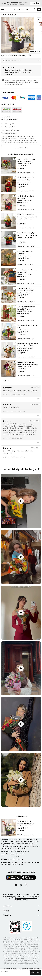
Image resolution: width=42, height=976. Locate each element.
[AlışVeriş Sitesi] (39, 9)
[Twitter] (21, 885)
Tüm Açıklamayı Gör (21, 148)
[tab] (21, 906)
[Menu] (2, 9)
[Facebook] (15, 885)
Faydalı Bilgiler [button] (8, 906)
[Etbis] (15, 927)
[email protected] (20, 854)
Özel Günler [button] (7, 915)
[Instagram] (26, 885)
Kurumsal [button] (6, 911)
